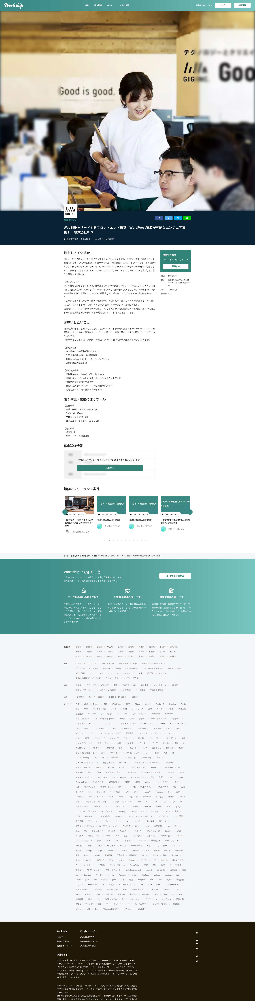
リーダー (99, 875)
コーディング (120, 806)
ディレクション (82, 719)
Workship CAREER (88, 946)
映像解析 (133, 855)
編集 (86, 728)
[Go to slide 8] (137, 539)
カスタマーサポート (84, 777)
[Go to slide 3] (117, 539)
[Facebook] (197, 957)
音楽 (152, 777)
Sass (108, 821)
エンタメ (79, 792)
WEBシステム (111, 899)
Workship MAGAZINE (89, 941)
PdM (139, 802)
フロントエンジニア (84, 841)
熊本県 (162, 656)
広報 (135, 663)
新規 (179, 831)
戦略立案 (180, 899)
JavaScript (155, 767)
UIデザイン (175, 719)
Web (148, 802)
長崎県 (99, 656)
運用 (87, 738)
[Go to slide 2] (113, 539)
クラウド (142, 743)
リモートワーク (155, 738)
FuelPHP (126, 826)
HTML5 (97, 806)
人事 (141, 673)
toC (127, 792)
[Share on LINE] (187, 218)
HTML (180, 724)
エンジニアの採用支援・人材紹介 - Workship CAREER (109, 970)
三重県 (152, 656)
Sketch (148, 704)
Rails (117, 836)
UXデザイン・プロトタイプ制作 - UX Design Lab (89, 960)
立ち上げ (166, 743)
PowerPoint (134, 865)
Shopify (123, 846)
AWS (86, 704)
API (116, 841)
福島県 (162, 651)
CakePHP (147, 806)
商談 (99, 904)
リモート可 (91, 685)
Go (169, 792)
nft (160, 880)
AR (134, 787)
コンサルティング (138, 767)
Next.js (100, 797)
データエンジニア (83, 767)
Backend (101, 792)
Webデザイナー (147, 787)
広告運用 (79, 714)
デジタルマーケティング (151, 772)
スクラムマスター (113, 772)
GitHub (89, 860)
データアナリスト (139, 889)
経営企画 (122, 762)
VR (127, 787)
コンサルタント (137, 762)
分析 (90, 846)
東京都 (78, 647)
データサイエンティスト (152, 663)
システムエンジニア (127, 885)
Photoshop (155, 714)
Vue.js (147, 782)
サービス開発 (175, 865)
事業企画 (169, 762)
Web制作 (111, 831)
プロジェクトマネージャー (126, 668)
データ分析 (154, 811)
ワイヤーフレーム (117, 865)
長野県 (120, 656)
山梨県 (131, 656)
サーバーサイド (161, 782)
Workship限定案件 (111, 909)
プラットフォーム (104, 743)
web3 (152, 880)
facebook (92, 714)
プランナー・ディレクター (87, 668)
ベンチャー (96, 748)
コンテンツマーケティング (110, 733)
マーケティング (107, 663)
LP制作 (102, 865)
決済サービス (151, 899)
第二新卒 (79, 836)
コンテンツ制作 (103, 816)
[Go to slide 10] (145, 539)
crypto (169, 880)
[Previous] (65, 512)
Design (99, 850)
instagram (119, 816)
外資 (113, 777)
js (173, 816)
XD (98, 724)
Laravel (161, 724)
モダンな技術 (97, 782)
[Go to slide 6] (129, 539)
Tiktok (97, 894)
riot (95, 880)
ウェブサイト (162, 816)
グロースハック (137, 811)
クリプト (79, 885)
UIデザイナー (112, 889)
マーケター (173, 733)
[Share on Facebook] (159, 218)
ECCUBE (173, 870)
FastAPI (155, 889)
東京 (184, 870)
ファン (174, 846)
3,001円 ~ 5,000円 (96, 697)
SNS (114, 728)
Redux (78, 850)
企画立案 (140, 738)
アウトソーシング (116, 860)
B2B (168, 806)
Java (108, 841)
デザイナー (123, 663)
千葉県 (78, 651)
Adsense (122, 875)
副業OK (79, 685)
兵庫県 (141, 647)
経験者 (99, 846)
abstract (168, 875)
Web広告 (182, 709)
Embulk (79, 909)
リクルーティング (113, 904)
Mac (77, 875)
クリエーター (133, 748)
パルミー (142, 841)
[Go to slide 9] (141, 539)
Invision (172, 704)
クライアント (128, 841)
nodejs (89, 850)
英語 (156, 894)
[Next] (190, 512)
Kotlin (86, 855)
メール (118, 821)
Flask (125, 889)
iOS (174, 787)
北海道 (110, 651)
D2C (163, 865)
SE (142, 885)
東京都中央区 (72, 239)
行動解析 (120, 855)
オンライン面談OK (108, 690)
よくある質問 (123, 5)
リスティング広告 (170, 811)
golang (157, 875)
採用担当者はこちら (204, 5)
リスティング (106, 714)
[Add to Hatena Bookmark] (178, 218)
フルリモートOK (129, 685)
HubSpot (170, 772)
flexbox (104, 880)
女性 (128, 904)
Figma (137, 704)
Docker (96, 704)
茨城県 (99, 647)
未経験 (159, 806)
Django (180, 777)
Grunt (78, 880)
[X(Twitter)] (197, 961)
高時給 (127, 782)
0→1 (127, 821)
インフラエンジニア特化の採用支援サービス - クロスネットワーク (85, 967)
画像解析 (108, 855)
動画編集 (146, 894)
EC (77, 811)
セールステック (82, 889)
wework (180, 836)
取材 (125, 709)
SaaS (181, 772)
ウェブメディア (107, 811)
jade (114, 880)
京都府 (89, 651)
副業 (77, 709)
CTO (99, 772)
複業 (126, 836)
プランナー (158, 733)
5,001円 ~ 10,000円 (117, 697)
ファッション (154, 762)
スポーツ (138, 831)
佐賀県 (152, 651)
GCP (178, 792)
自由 (137, 826)
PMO (78, 894)
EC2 (171, 724)
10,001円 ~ (135, 697)
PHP (77, 704)
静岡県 (99, 651)
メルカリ (147, 792)
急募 (115, 685)
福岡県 (131, 647)
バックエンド (99, 738)
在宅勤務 (158, 826)
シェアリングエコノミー (86, 753)
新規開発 (168, 831)
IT (173, 753)
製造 (90, 899)
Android (181, 797)
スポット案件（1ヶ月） (85, 690)
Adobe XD (160, 704)
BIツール (162, 821)
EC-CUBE (161, 870)
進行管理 (79, 821)
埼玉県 (110, 647)
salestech (98, 889)
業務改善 (100, 860)
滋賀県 (131, 651)
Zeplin (183, 704)
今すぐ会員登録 (176, 576)
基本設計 (133, 894)
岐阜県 (78, 656)
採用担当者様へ (63, 941)
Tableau (166, 889)
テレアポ (132, 758)
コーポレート (146, 758)
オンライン (166, 899)
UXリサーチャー (171, 885)
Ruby (90, 792)
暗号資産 (180, 880)
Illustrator (169, 714)
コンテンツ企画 (82, 758)
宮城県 (141, 656)
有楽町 (87, 894)
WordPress (116, 704)
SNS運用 (79, 846)
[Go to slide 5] (125, 539)
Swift (183, 787)
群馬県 (110, 656)
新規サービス (108, 762)
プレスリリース (153, 831)
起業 (90, 772)
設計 (98, 899)
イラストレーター (138, 777)
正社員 (111, 885)
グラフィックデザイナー (104, 719)
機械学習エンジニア (162, 850)
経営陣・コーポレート (156, 673)
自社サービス (143, 728)
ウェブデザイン (89, 811)
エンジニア (114, 738)
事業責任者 (155, 841)
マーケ (168, 728)
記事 (77, 787)
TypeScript (133, 797)
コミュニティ (97, 831)
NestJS (149, 870)
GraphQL (80, 797)
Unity (170, 777)
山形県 (162, 647)
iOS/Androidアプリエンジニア (88, 678)
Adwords (88, 816)
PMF (165, 753)
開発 (181, 816)
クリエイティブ (132, 753)
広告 (145, 748)
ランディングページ (143, 816)
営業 (183, 738)
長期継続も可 (114, 782)
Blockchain (92, 885)
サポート (124, 724)
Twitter (134, 875)
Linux (156, 802)
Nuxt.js (97, 855)
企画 (77, 802)
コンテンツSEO (94, 836)
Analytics (122, 811)
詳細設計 (79, 899)
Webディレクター (126, 719)
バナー (147, 753)
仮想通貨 (179, 850)
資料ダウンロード (64, 946)
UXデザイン (172, 738)
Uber (103, 753)
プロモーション (106, 787)
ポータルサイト (82, 806)
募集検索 (98, 5)
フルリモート (115, 753)
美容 (146, 865)
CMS (128, 704)
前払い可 (105, 685)
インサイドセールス (84, 743)
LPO (108, 836)
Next (90, 797)
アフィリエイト (94, 821)
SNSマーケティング (150, 855)
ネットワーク (88, 865)
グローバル (102, 777)
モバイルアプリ (141, 904)
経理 (131, 880)
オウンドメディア (100, 728)
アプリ (91, 733)
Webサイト (125, 831)
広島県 (120, 647)
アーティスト (115, 792)
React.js (121, 797)
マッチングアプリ (159, 904)
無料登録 (242, 5)
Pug (122, 880)
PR (176, 743)
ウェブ (146, 826)
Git (134, 724)
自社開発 (150, 821)
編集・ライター (174, 668)
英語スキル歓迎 (156, 690)
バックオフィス (99, 709)
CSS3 (107, 806)
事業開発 (110, 748)
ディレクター (143, 733)
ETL (88, 909)
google (111, 875)
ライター (114, 709)
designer (141, 880)
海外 (182, 802)
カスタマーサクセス (114, 678)
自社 (176, 826)
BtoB (157, 753)
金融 (77, 855)
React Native (136, 846)
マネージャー (135, 899)
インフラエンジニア (125, 673)
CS (85, 831)
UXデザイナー (154, 885)
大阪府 (89, 647)
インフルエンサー (93, 870)
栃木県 (173, 651)
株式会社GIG (70, 220)
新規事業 (144, 685)
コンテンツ (156, 748)
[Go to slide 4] (121, 539)
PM (105, 704)
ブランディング (116, 758)
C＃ (123, 899)
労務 (86, 709)
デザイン (142, 719)
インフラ (129, 743)
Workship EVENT (87, 937)
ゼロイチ (138, 821)
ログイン (223, 5)
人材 (119, 743)
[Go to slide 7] (133, 539)
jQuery (78, 860)
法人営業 (157, 728)
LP (129, 816)
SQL (154, 865)
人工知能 (79, 772)
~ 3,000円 (80, 697)
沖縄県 (141, 651)
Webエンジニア (171, 841)
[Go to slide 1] (109, 539)
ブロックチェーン (113, 870)
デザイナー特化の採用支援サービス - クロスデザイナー (110, 964)
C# (119, 787)
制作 (165, 855)
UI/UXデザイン (178, 860)
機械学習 (99, 767)
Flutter (171, 797)
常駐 (149, 846)
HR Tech (169, 748)
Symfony (132, 860)
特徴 (87, 5)
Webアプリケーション (108, 826)
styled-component (133, 870)
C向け (136, 792)
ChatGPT (142, 909)
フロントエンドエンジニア (101, 673)
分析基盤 (176, 904)
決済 (99, 841)
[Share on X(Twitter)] (169, 218)
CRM (103, 758)
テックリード (131, 772)
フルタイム (151, 836)
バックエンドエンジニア (86, 663)
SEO (150, 709)
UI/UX (137, 782)
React (110, 797)
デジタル (122, 767)
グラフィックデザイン (85, 826)
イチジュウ (128, 909)
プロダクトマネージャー (122, 802)
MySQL (178, 806)
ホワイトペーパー (158, 719)
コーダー (134, 806)
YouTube (145, 875)
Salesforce (168, 767)
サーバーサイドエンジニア (87, 762)
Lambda (87, 875)
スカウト (79, 733)
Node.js (164, 860)
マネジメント (89, 787)
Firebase (159, 792)
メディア (154, 743)
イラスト (176, 782)
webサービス (166, 836)
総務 (158, 758)
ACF (178, 875)
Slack (126, 714)
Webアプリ (163, 787)
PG (180, 894)
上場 (177, 889)
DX (95, 758)
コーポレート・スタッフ (153, 668)
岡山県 (89, 656)
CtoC (180, 748)
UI (118, 714)
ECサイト (111, 846)
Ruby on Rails (81, 782)
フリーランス (127, 728)
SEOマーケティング (84, 904)
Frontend (147, 797)
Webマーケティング (165, 709)
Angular (175, 855)
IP (103, 885)
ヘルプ (60, 937)
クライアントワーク (84, 724)
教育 (161, 777)
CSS (77, 728)
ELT (97, 909)
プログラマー (168, 894)
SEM (78, 816)
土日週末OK (126, 690)
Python (111, 767)
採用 (178, 728)
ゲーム (124, 850)
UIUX (78, 738)
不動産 (78, 870)
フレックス (137, 836)
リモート (127, 738)
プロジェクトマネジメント (95, 802)
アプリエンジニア (148, 860)
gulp (87, 880)
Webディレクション (140, 850)
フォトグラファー (134, 678)
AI (179, 767)
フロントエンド (139, 714)
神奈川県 (174, 647)
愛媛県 (120, 651)
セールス (106, 668)
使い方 (110, 5)
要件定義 (121, 894)
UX (184, 743)
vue (168, 826)
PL (77, 865)
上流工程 (109, 894)
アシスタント (110, 724)
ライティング (137, 709)
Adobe (123, 777)
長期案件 (175, 685)
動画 (120, 748)
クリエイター (161, 846)
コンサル (159, 797)
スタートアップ (159, 685)
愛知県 (152, 647)
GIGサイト (61, 960)
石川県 (173, 656)
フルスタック (169, 802)
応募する (110, 468)
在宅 (77, 831)
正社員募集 (140, 690)
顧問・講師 (80, 673)
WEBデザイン (81, 748)
